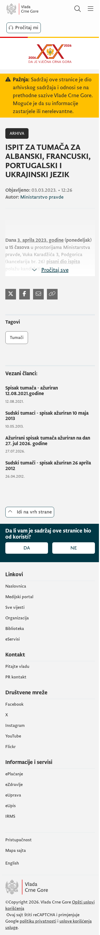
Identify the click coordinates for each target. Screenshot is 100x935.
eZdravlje (14, 784)
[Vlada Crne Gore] (38, 9)
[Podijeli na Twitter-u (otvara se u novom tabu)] (10, 294)
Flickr (10, 746)
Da (26, 548)
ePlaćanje (14, 774)
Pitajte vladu (17, 666)
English (12, 863)
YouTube (13, 736)
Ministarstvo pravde (41, 197)
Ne (73, 548)
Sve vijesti (15, 607)
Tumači (16, 337)
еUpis (10, 805)
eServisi (12, 639)
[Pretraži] (77, 9)
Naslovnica (15, 586)
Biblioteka (14, 628)
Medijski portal (19, 597)
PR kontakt (15, 677)
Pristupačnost (18, 840)
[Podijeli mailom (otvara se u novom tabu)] (38, 294)
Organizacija (17, 618)
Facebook (14, 704)
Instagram (15, 725)
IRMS (10, 816)
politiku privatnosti (38, 921)
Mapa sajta (15, 850)
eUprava (13, 795)
